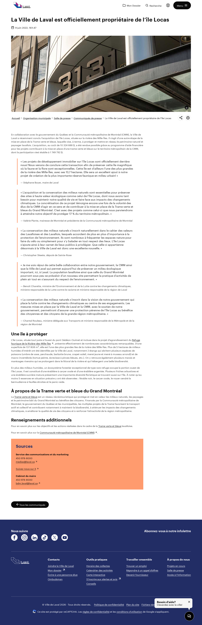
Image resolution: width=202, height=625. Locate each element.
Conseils (91, 583)
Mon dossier (55, 570)
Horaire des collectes (98, 565)
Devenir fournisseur (137, 574)
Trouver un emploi (136, 565)
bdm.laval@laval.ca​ (27, 483)
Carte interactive (95, 574)
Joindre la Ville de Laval (61, 565)
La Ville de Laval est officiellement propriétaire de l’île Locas (138, 117)
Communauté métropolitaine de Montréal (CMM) (67, 432)
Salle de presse (62, 117)
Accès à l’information (179, 574)
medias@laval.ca (25, 461)
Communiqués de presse (88, 117)
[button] (182, 5)
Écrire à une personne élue (62, 574)
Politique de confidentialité (109, 604)
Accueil (16, 117)
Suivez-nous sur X (26, 468)
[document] (101, 265)
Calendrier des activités (99, 570)
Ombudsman (55, 579)
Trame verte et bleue (25, 396)
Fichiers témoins (151, 604)
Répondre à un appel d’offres (142, 570)
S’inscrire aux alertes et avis (101, 579)
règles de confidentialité (96, 611)
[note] (186, 108)
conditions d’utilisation (129, 611)
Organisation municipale (37, 117)
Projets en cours (176, 565)
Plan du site (132, 604)
